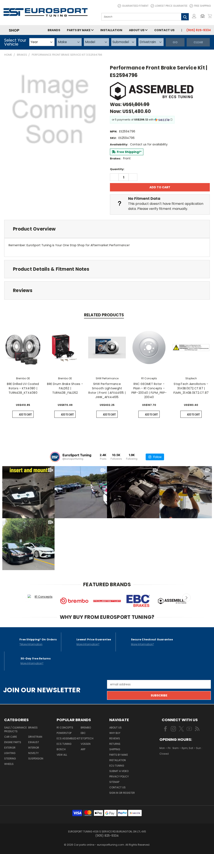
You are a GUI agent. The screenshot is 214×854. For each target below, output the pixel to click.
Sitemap (114, 782)
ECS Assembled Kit (68, 738)
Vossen (85, 744)
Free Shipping (202, 6)
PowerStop (64, 733)
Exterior (9, 747)
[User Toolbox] (194, 16)
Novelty (33, 753)
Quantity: (117, 169)
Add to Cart (25, 414)
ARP (83, 749)
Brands (54, 30)
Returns (114, 744)
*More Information (30, 644)
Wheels (9, 764)
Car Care (10, 737)
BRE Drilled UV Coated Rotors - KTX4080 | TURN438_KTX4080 (23, 388)
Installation (111, 30)
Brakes (33, 727)
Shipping (114, 749)
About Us (137, 30)
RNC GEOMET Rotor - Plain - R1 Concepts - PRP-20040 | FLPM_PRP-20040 (149, 390)
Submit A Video (119, 771)
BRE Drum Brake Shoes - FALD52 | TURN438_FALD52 (65, 388)
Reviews (114, 738)
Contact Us (164, 30)
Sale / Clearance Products (15, 729)
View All (62, 755)
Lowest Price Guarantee (171, 6)
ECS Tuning (64, 744)
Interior (33, 747)
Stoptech (87, 738)
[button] (203, 16)
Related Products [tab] (104, 315)
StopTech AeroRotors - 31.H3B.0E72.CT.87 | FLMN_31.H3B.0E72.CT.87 (191, 388)
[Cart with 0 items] (210, 16)
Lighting (9, 753)
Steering (10, 758)
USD (173, 766)
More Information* (87, 644)
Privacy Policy (119, 776)
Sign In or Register (122, 793)
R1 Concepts (65, 727)
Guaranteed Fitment (135, 6)
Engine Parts (12, 742)
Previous (26, 598)
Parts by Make (79, 30)
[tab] (107, 229)
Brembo (86, 727)
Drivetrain (35, 737)
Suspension (35, 758)
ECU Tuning (116, 765)
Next (186, 598)
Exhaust (33, 742)
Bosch (61, 749)
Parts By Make (118, 755)
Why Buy (114, 733)
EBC (83, 733)
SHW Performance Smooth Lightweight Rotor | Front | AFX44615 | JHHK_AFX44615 (107, 390)
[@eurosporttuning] (55, 457)
